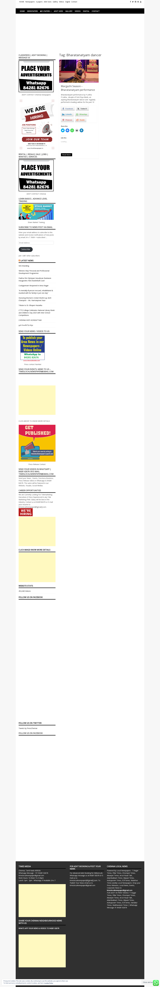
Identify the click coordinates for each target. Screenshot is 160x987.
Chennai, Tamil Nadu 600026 (30, 870)
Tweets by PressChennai (28, 728)
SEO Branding (24, 266)
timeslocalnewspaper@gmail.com (31, 875)
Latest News (27, 260)
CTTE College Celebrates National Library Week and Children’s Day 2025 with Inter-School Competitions (37, 312)
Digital (67, 2)
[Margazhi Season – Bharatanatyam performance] (79, 71)
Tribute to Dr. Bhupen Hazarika (30, 305)
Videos (61, 2)
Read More (66, 155)
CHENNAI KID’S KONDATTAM (30, 320)
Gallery (55, 2)
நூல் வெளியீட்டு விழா (26, 325)
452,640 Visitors (25, 591)
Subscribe (25, 249)
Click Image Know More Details (34, 550)
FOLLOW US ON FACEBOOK (31, 597)
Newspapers (30, 2)
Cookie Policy (48, 983)
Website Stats (26, 586)
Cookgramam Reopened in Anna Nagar (33, 285)
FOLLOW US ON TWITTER (30, 723)
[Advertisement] (80, 34)
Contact (74, 2)
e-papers (39, 2)
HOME (21, 2)
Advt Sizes (48, 2)
